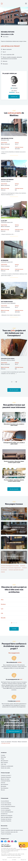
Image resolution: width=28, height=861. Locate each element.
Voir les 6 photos (22, 23)
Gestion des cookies (5, 768)
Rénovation (14, 741)
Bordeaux (3, 604)
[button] (11, 622)
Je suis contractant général (7, 811)
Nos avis (3, 790)
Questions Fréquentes (6, 821)
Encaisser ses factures (6, 819)
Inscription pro (4, 813)
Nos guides (3, 786)
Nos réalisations (4, 788)
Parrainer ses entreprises (6, 815)
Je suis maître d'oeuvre (6, 804)
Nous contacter (4, 762)
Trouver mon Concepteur (14, 731)
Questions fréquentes (6, 777)
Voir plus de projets (14, 390)
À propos (3, 755)
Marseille (3, 617)
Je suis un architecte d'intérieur (8, 806)
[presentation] (12, 382)
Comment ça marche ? (6, 775)
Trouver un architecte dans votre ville (9, 832)
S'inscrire (3, 782)
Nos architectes (4, 784)
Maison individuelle (22, 741)
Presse (2, 759)
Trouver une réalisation (6, 741)
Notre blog (3, 757)
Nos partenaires (4, 760)
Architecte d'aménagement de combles (10, 565)
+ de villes (14, 628)
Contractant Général (5, 780)
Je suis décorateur (5, 808)
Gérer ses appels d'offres (6, 817)
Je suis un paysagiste (6, 810)
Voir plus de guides (14, 489)
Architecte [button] (14, 88)
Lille (2, 613)
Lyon (2, 608)
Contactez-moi (14, 96)
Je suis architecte (5, 801)
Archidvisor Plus (4, 828)
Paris (2, 599)
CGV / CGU (3, 764)
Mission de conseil (5, 779)
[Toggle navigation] (25, 3)
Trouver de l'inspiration (6, 833)
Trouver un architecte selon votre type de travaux (12, 830)
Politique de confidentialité (7, 766)
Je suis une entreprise (6, 802)
